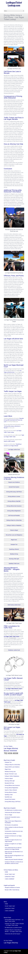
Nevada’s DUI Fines (9, 783)
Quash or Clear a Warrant (11, 790)
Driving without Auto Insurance (14, 506)
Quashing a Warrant (14, 549)
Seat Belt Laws (8, 797)
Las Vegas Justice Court (14, 449)
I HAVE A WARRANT (9, 879)
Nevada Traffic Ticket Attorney (12, 889)
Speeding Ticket (9, 794)
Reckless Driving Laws (10, 771)
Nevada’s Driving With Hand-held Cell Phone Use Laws (14, 420)
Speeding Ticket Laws (14, 563)
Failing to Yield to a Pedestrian (14, 525)
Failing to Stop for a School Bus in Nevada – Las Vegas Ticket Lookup (13, 930)
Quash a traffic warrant (9, 441)
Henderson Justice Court (14, 650)
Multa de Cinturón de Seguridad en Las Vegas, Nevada (14, 856)
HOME (6, 872)
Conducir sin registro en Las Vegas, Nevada (13, 844)
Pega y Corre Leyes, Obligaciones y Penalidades (13, 821)
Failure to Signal (14, 530)
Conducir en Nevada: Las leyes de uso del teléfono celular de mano (14, 862)
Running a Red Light (14, 558)
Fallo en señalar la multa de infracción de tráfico (14, 828)
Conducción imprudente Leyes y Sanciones (12, 817)
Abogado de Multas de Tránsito (12, 887)
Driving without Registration (14, 510)
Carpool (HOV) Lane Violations (12, 767)
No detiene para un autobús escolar (13, 810)
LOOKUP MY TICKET (10, 876)
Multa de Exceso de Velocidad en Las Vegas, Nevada (14, 852)
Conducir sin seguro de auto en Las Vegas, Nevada (13, 840)
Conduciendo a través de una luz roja (14, 831)
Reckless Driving (14, 554)
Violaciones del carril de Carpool (12, 812)
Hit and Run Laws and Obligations (14, 535)
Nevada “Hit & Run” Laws (11, 773)
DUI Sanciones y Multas (10, 833)
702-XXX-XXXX (11, 753)
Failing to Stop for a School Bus (14, 520)
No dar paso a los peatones (11, 825)
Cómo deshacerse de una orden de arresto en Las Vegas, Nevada (13, 848)
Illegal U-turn (14, 539)
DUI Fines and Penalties (14, 515)
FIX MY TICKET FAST (10, 874)
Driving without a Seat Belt (14, 501)
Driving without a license (11, 792)
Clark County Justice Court (14, 604)
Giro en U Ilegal (8, 814)
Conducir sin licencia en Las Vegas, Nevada (13, 836)
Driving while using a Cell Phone (14, 491)
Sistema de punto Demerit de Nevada (14, 859)
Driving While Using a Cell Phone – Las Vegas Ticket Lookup (14, 920)
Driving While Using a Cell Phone (12, 801)
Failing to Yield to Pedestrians (12, 776)
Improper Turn (14, 544)
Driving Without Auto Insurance (12, 785)
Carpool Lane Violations (14, 482)
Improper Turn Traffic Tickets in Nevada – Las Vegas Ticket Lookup (14, 924)
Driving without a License (14, 496)
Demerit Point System (14, 487)
